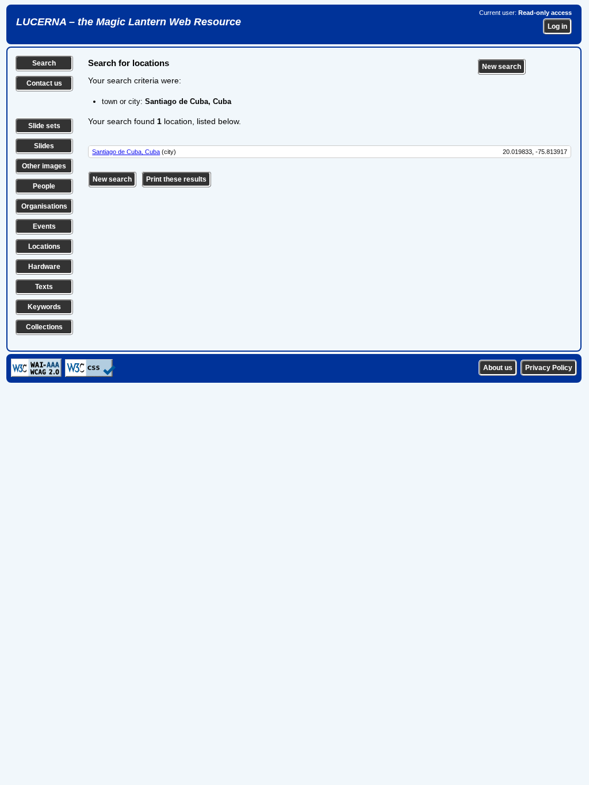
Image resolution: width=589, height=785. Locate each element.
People (44, 186)
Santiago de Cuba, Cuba (126, 151)
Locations (44, 247)
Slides (44, 146)
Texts (44, 287)
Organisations (44, 206)
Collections (44, 327)
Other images (44, 166)
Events (44, 226)
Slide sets (44, 126)
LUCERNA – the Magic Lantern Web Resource (128, 22)
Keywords (44, 307)
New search (501, 67)
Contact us (44, 83)
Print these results (176, 179)
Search (44, 63)
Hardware (44, 267)
